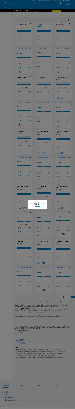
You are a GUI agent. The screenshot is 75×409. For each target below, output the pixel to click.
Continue (37, 206)
